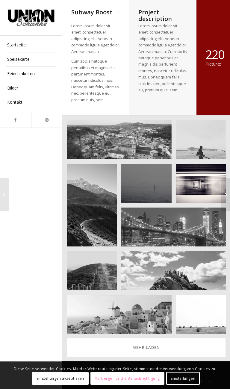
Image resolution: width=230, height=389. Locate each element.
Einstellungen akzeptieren (60, 378)
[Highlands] (4, 194)
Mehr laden (146, 347)
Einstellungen (183, 378)
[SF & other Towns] (225, 194)
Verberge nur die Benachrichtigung (127, 378)
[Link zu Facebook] (15, 120)
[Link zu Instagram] (46, 120)
